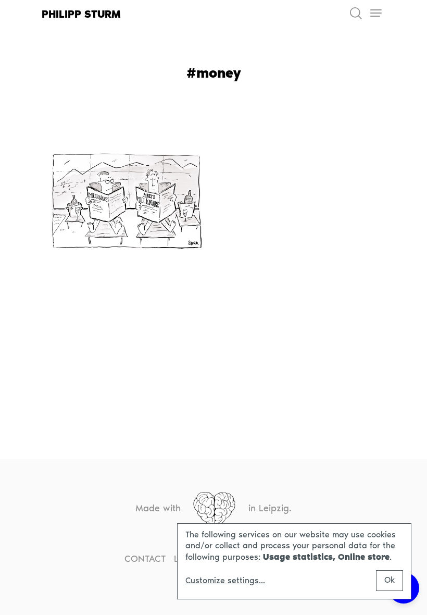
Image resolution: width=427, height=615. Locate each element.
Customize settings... (225, 580)
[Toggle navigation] (375, 13)
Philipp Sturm (81, 14)
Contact (145, 558)
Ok (389, 580)
